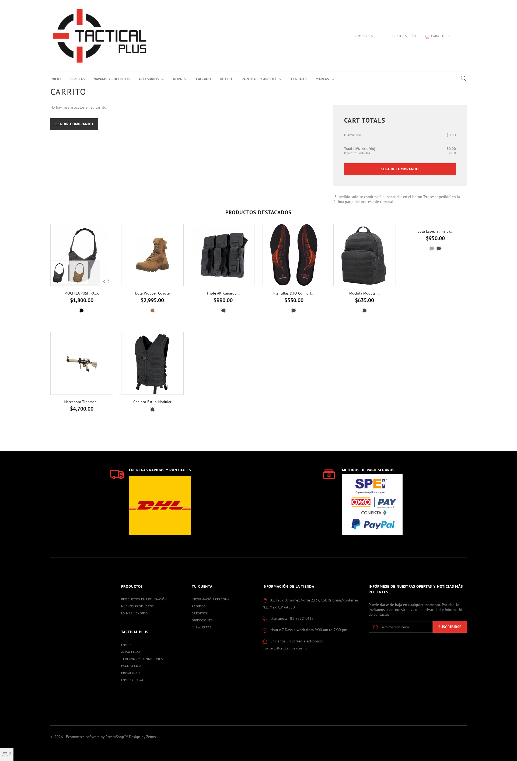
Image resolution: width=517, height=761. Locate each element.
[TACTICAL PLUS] (99, 35)
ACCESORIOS (149, 79)
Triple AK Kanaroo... (223, 293)
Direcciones (202, 620)
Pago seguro (132, 666)
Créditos (199, 613)
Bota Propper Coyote (152, 293)
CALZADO (203, 79)
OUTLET (226, 79)
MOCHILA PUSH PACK (81, 293)
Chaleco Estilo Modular (152, 401)
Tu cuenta (202, 586)
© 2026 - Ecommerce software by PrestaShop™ (89, 736)
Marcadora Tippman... (82, 401)
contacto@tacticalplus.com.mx (286, 648)
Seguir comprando (74, 124)
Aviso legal (131, 652)
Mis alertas (201, 627)
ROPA (178, 79)
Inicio (55, 79)
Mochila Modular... (364, 293)
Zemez (151, 736)
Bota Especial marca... (435, 231)
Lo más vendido (134, 613)
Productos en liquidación (144, 599)
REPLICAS (77, 79)
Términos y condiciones (142, 659)
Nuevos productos (137, 606)
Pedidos (198, 606)
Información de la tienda (288, 586)
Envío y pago (132, 680)
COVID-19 (299, 79)
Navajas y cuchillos (111, 79)
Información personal (211, 599)
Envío (126, 645)
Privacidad (130, 673)
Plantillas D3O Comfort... (293, 293)
